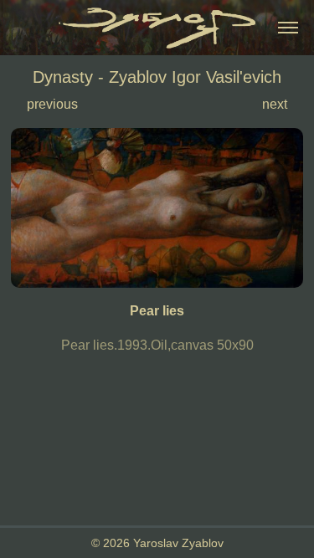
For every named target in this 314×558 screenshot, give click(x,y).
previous (52, 103)
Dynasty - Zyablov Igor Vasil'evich (157, 77)
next (274, 103)
